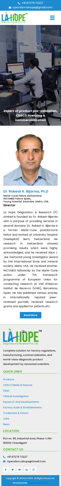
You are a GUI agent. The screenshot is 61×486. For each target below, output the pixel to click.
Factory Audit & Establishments (22, 407)
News (6, 424)
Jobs (6, 418)
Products (8, 379)
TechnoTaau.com (38, 482)
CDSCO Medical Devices (17, 385)
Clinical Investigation (16, 396)
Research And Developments (21, 402)
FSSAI (6, 390)
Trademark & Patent (15, 413)
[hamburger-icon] (52, 18)
